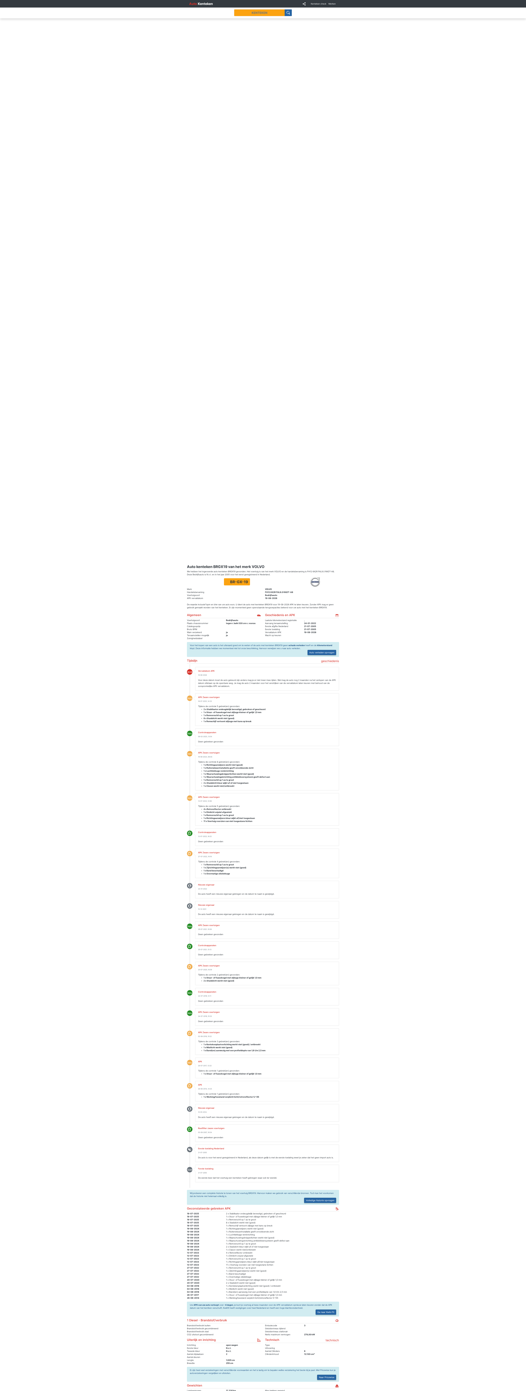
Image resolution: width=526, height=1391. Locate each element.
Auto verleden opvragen (321, 652)
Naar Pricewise (326, 1377)
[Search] (288, 12)
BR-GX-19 (239, 582)
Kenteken (201, 4)
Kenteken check (318, 4)
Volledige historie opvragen (320, 1200)
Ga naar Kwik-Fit (325, 1312)
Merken (332, 4)
